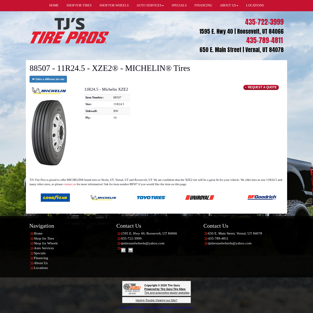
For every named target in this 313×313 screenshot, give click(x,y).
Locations (41, 268)
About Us (41, 263)
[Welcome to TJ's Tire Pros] (69, 30)
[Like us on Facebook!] (123, 250)
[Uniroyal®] (177, 197)
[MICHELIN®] (81, 197)
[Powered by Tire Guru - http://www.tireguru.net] (132, 288)
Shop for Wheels (46, 243)
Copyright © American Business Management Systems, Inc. (156, 307)
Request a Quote (262, 87)
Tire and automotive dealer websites (166, 290)
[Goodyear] (32, 197)
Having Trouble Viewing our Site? (156, 300)
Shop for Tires (44, 238)
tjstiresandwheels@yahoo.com (143, 243)
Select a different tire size (49, 79)
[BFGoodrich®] (239, 197)
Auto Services (44, 248)
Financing (41, 258)
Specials (40, 253)
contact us (69, 184)
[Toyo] (129, 197)
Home (38, 233)
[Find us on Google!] (130, 250)
